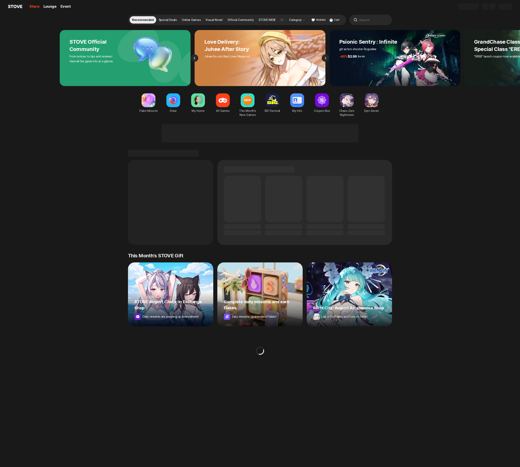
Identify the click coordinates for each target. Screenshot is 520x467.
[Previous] (194, 58)
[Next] (325, 58)
